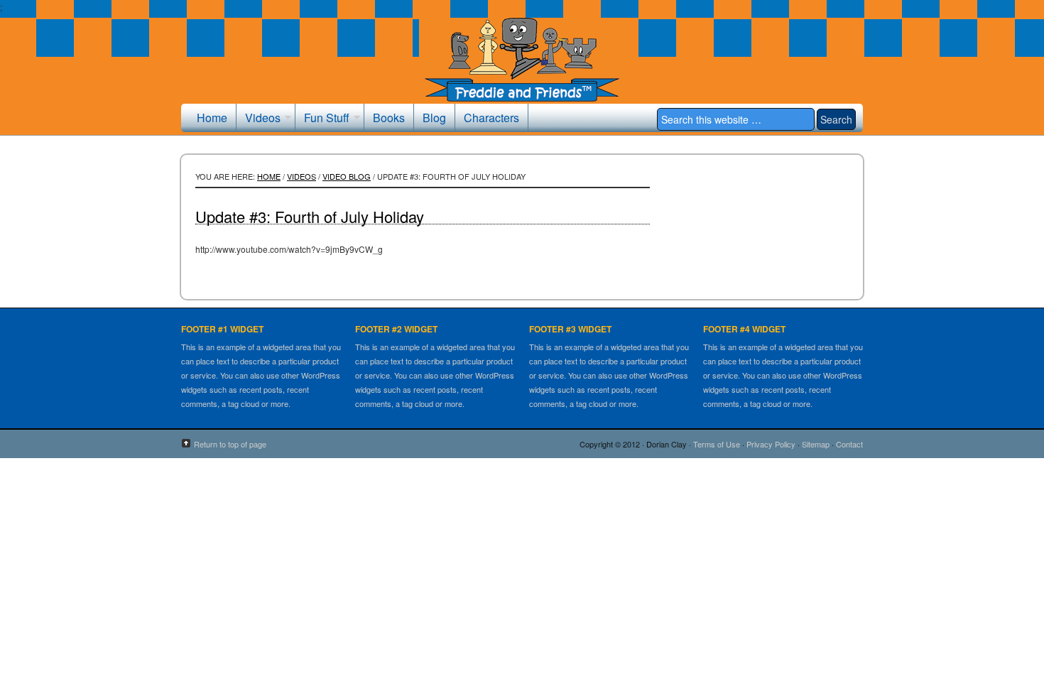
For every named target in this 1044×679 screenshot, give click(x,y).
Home (212, 117)
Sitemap (816, 444)
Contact (849, 444)
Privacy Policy (770, 444)
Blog (434, 117)
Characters (491, 117)
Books (389, 117)
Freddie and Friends (522, 69)
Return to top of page (230, 444)
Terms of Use (716, 444)
